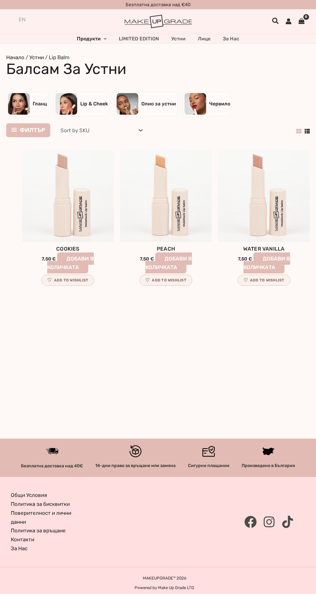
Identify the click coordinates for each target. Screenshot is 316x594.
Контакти (22, 539)
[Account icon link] (288, 21)
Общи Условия (29, 495)
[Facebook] (250, 522)
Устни (36, 57)
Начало (15, 57)
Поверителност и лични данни (41, 517)
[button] (275, 21)
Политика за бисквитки (40, 504)
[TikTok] (287, 522)
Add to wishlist (71, 280)
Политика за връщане (38, 530)
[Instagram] (269, 522)
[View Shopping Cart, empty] (301, 21)
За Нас (19, 548)
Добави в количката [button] (70, 263)
